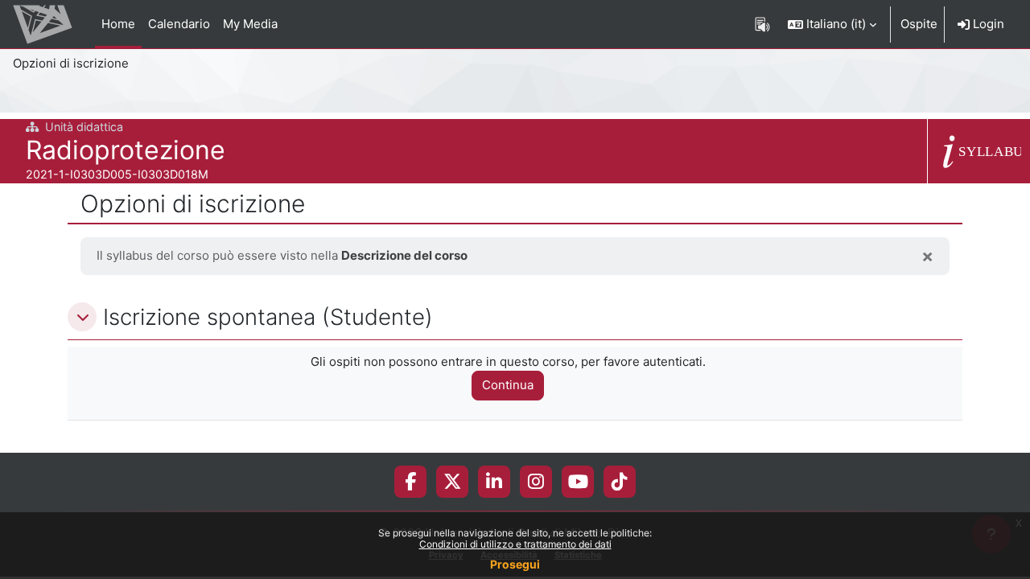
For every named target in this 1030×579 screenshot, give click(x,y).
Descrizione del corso (404, 255)
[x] (452, 482)
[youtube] (578, 482)
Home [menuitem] (118, 23)
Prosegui (515, 564)
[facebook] (410, 482)
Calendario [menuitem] (179, 23)
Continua (508, 384)
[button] (832, 24)
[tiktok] (620, 482)
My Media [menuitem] (250, 23)
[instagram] (536, 482)
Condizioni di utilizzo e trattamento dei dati (515, 544)
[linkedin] (494, 482)
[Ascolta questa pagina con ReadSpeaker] (762, 24)
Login (987, 23)
